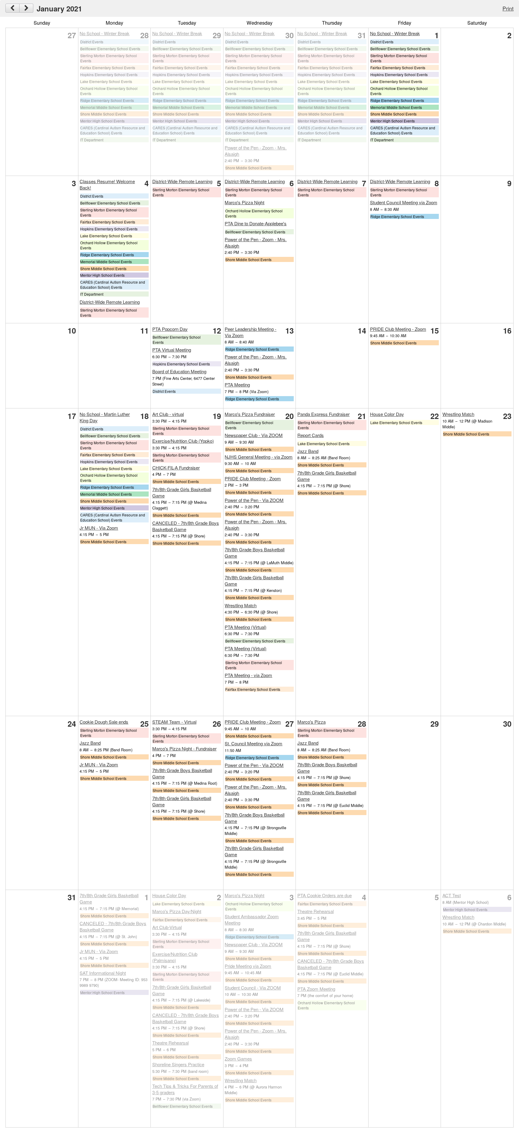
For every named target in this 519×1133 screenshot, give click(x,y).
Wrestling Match (240, 605)
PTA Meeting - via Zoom (248, 675)
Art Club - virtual (168, 414)
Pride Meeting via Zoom (248, 966)
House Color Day (387, 414)
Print (508, 8)
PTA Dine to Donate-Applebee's (256, 223)
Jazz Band (307, 451)
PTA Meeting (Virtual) (245, 627)
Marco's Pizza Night (244, 202)
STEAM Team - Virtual (174, 722)
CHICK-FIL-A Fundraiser (176, 467)
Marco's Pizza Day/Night (176, 911)
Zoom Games (238, 1058)
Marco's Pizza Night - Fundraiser (184, 748)
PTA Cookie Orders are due (324, 895)
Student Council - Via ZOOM (253, 987)
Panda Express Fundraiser (323, 414)
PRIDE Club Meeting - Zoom (398, 329)
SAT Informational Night (103, 973)
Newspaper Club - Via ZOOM (254, 435)
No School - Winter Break (104, 33)
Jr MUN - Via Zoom (99, 528)
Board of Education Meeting (179, 371)
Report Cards (310, 435)
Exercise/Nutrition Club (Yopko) (183, 441)
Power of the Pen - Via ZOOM (254, 500)
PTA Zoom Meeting (316, 989)
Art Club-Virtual (167, 927)
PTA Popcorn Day (170, 329)
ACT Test (451, 895)
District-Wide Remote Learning (110, 302)
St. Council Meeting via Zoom (253, 743)
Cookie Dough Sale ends (104, 722)
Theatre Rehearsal (170, 1042)
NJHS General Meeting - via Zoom (259, 457)
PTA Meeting (237, 384)
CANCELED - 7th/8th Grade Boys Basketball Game (185, 526)
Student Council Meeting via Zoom (403, 202)
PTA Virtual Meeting (171, 349)
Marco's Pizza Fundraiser (250, 414)
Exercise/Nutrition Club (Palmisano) (174, 957)
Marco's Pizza (311, 722)
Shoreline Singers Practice (178, 1064)
